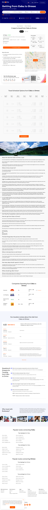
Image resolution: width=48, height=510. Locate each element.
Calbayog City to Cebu (20, 452)
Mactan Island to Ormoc (20, 478)
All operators (30, 490)
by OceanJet (40, 369)
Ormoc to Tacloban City (6, 466)
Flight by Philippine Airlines (34, 379)
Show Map (35, 60)
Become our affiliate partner (43, 493)
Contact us (2, 492)
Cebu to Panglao (19, 440)
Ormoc (26, 25)
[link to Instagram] (25, 505)
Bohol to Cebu (4, 447)
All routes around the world (32, 492)
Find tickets (43, 12)
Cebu (18, 25)
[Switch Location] (13, 12)
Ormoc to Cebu (4, 454)
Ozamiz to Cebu (18, 450)
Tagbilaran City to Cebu (20, 449)
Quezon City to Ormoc (20, 476)
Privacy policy (21, 490)
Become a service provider (43, 492)
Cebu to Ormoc (4, 438)
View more (24, 359)
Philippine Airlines (5, 304)
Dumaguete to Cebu (19, 447)
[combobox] (7, 12)
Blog (10, 492)
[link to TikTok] (27, 505)
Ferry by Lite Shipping (37, 385)
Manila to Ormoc (5, 478)
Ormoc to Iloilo (18, 466)
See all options (24, 136)
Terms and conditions (22, 492)
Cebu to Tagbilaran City (6, 442)
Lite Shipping (6, 294)
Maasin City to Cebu (19, 454)
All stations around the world (32, 496)
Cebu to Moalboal (5, 440)
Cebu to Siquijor (5, 437)
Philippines (21, 25)
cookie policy (7, 503)
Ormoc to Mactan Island (20, 464)
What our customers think (13, 493)
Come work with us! (42, 490)
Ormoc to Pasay (5, 471)
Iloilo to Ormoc (18, 483)
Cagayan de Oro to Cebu (6, 452)
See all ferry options (16, 47)
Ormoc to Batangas (19, 467)
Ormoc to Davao (5, 469)
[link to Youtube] (30, 505)
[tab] (21, 31)
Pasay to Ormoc (5, 483)
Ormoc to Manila (5, 467)
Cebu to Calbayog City (20, 437)
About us (11, 490)
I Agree (12, 507)
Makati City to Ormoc (19, 481)
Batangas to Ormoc (19, 479)
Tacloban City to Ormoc (6, 479)
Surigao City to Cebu (5, 450)
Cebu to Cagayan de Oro (20, 438)
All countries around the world (32, 494)
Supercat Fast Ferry (6, 299)
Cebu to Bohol (4, 435)
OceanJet (39, 47)
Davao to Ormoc (5, 481)
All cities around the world (32, 493)
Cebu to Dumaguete (19, 442)
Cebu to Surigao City (19, 435)
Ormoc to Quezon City (20, 469)
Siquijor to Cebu (5, 449)
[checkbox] (3, 14)
